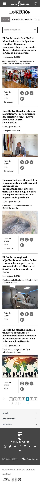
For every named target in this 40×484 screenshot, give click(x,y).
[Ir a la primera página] (6, 399)
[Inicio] (20, 437)
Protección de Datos (8, 469)
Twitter (24, 446)
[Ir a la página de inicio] (20, 3)
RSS (20, 450)
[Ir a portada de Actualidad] (20, 12)
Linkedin (34, 446)
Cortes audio (8, 102)
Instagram (5, 446)
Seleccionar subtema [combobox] (12, 30)
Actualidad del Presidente (22, 19)
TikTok (10, 446)
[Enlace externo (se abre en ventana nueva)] (15, 480)
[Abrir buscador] (35, 3)
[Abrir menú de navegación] (4, 3)
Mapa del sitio (30, 469)
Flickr (29, 446)
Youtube (15, 446)
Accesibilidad (6, 474)
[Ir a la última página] (26, 403)
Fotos (6, 98)
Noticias (5, 19)
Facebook (20, 446)
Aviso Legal (20, 469)
